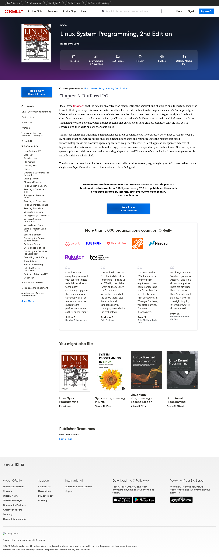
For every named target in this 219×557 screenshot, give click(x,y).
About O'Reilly (12, 480)
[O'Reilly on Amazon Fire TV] (181, 502)
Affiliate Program (12, 509)
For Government (34, 3)
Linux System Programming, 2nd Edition (106, 88)
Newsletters (44, 491)
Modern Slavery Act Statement (75, 549)
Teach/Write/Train (13, 486)
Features (53, 11)
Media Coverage (12, 500)
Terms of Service (11, 549)
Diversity (8, 514)
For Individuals (74, 3)
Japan (68, 491)
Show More (27, 301)
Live (83, 11)
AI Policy (42, 500)
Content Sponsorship (14, 519)
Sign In (191, 11)
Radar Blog (69, 11)
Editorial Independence (47, 549)
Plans (179, 11)
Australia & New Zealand (79, 486)
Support (43, 480)
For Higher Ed (54, 3)
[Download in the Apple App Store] (122, 502)
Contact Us (44, 486)
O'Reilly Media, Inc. (184, 62)
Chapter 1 (79, 106)
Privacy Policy (45, 495)
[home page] (14, 11)
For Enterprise (13, 3)
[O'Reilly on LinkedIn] (16, 464)
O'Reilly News (10, 495)
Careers (7, 491)
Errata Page (65, 438)
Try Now (205, 11)
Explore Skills (35, 11)
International (74, 480)
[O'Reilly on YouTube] (22, 464)
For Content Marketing (98, 3)
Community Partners (14, 505)
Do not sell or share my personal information (24, 540)
